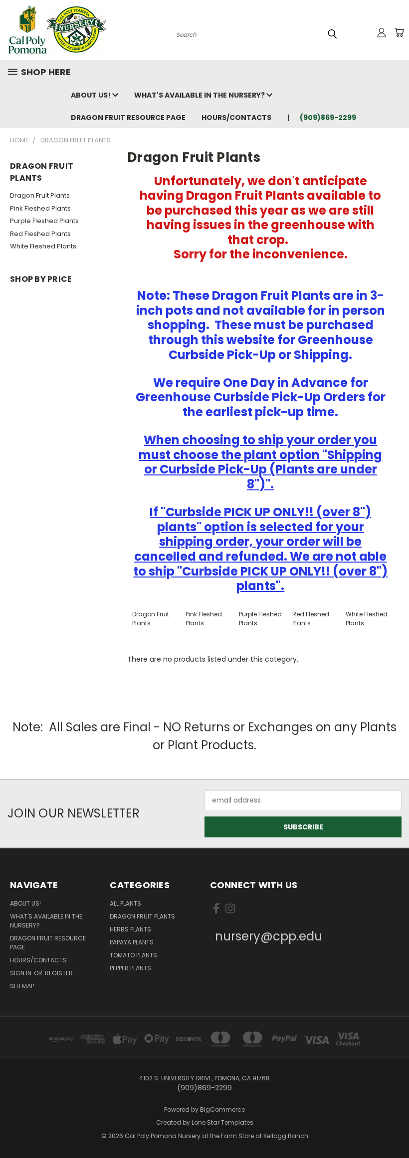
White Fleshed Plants (43, 246)
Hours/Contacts (236, 117)
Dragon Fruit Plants (40, 195)
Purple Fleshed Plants (44, 221)
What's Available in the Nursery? (200, 95)
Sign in (21, 973)
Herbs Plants (130, 929)
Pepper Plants (130, 968)
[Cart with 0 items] (399, 32)
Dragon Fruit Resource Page (128, 117)
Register (59, 973)
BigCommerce (222, 1109)
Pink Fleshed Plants (40, 208)
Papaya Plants (132, 942)
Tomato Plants (133, 955)
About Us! (91, 95)
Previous (394, 1127)
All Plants (125, 903)
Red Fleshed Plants (40, 233)
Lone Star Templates (222, 1122)
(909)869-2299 (328, 117)
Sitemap (22, 986)
